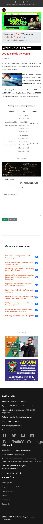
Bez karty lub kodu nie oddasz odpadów (19, 316)
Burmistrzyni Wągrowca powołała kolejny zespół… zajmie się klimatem (20, 297)
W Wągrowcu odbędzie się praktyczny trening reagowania (19, 304)
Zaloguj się (6, 504)
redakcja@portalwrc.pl (28, 4)
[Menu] (39, 10)
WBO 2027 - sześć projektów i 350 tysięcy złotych (17, 257)
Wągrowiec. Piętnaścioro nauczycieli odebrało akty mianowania (18, 285)
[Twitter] (19, 2)
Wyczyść (13, 219)
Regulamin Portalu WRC (10, 487)
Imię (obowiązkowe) (29, 183)
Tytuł (22, 188)
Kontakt (4, 495)
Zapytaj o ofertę (11, 473)
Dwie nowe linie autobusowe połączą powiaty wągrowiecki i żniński (18, 310)
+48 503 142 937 (12, 4)
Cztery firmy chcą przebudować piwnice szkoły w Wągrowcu (19, 263)
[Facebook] (16, 2)
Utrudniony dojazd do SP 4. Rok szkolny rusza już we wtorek (19, 270)
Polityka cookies (7, 491)
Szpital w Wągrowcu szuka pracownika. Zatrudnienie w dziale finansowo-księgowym (19, 277)
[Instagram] (27, 2)
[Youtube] (23, 2)
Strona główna (7, 482)
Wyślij (5, 219)
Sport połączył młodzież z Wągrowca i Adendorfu (19, 291)
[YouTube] (24, 435)
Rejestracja (6, 500)
